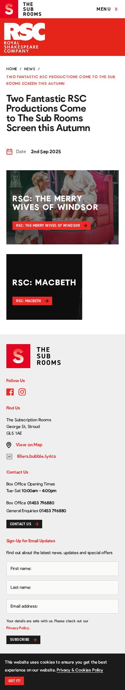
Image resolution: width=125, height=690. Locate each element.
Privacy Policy (17, 628)
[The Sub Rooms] (23, 9)
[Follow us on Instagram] (22, 391)
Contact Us (21, 524)
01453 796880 (40, 503)
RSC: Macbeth (28, 300)
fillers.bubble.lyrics (36, 456)
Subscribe (19, 639)
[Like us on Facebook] (10, 391)
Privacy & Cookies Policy (80, 670)
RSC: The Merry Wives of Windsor (48, 225)
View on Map (29, 445)
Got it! (14, 680)
